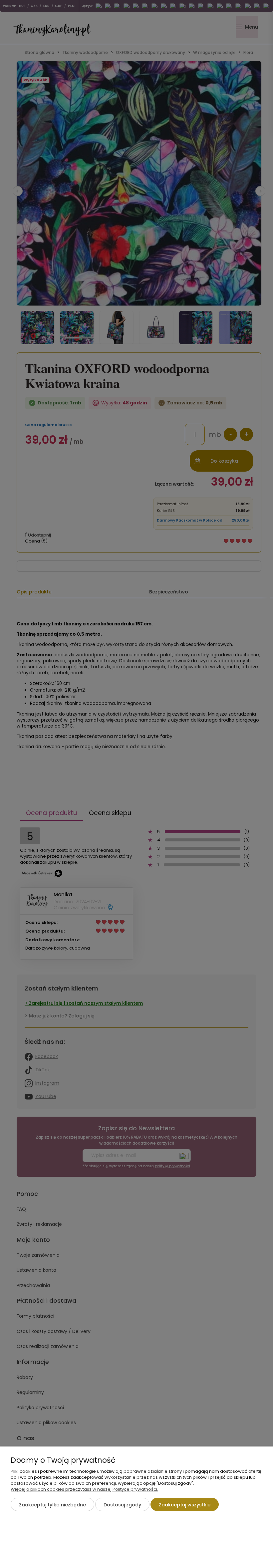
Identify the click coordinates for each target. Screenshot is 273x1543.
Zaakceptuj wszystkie (184, 1504)
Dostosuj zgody (122, 1504)
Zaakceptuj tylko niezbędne (52, 1504)
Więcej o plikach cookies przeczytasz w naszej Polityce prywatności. (84, 1489)
